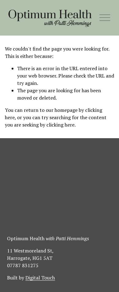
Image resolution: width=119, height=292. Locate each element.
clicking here (60, 124)
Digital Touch (40, 277)
